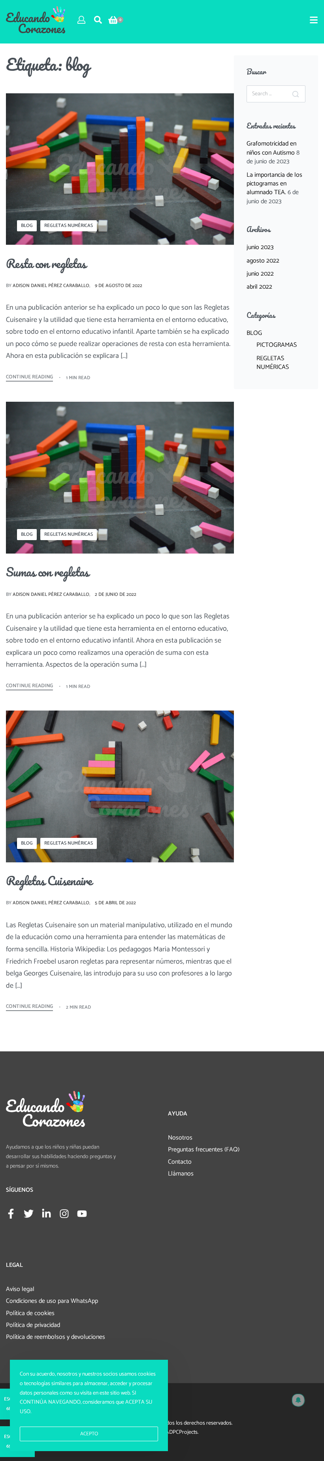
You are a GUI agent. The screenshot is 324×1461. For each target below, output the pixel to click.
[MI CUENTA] (81, 19)
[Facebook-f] (11, 1214)
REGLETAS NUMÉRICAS (68, 225)
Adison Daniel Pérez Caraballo (51, 285)
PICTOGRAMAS (276, 345)
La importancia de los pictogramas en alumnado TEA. (274, 184)
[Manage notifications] (298, 1400)
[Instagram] (64, 1214)
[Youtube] (82, 1214)
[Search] (295, 93)
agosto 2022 (263, 260)
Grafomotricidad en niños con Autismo (271, 148)
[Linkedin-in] (46, 1214)
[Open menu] (313, 20)
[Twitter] (29, 1214)
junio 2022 (260, 273)
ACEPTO (89, 1434)
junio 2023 (260, 247)
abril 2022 (259, 287)
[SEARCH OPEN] (98, 19)
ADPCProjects (182, 1432)
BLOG (27, 225)
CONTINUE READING (29, 377)
